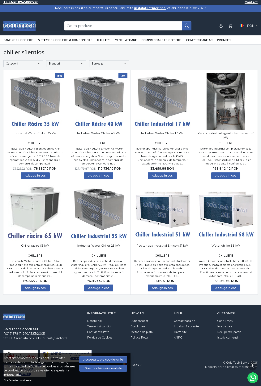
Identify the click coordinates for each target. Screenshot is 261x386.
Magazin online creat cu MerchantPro (231, 367)
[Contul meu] (221, 26)
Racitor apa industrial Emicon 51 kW (162, 245)
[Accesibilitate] (252, 365)
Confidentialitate (98, 332)
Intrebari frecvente (186, 326)
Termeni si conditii (99, 326)
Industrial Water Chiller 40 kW (98, 133)
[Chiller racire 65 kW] (35, 214)
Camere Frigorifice (18, 40)
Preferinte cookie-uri (18, 380)
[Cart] (230, 26)
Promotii (224, 40)
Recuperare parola (229, 332)
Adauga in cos (35, 175)
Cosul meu (137, 326)
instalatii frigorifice (150, 8)
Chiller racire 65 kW (35, 245)
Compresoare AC (199, 40)
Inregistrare (225, 326)
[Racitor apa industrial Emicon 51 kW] (162, 214)
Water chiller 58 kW (226, 245)
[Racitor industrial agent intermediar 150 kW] (226, 102)
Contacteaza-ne (184, 321)
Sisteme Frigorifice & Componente (65, 40)
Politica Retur (139, 337)
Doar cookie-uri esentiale (103, 368)
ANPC (178, 337)
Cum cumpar (139, 321)
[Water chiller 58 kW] (226, 214)
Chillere (103, 40)
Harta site (180, 332)
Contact (251, 2)
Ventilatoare (126, 40)
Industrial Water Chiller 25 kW (98, 245)
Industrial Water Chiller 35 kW (35, 133)
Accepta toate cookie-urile (103, 359)
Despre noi (94, 321)
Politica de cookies (43, 366)
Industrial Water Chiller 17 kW (162, 133)
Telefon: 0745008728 (20, 2)
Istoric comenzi (227, 337)
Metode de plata (141, 332)
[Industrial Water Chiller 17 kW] (162, 102)
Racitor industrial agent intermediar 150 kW (226, 135)
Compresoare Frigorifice (161, 40)
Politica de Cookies (99, 337)
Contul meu (225, 321)
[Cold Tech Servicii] (19, 25)
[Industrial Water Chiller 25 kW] (98, 214)
